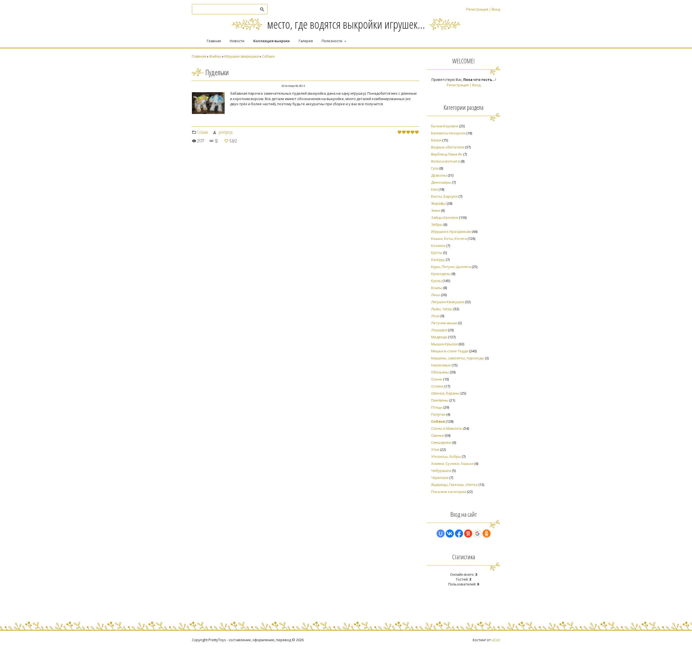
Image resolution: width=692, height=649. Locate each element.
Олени (436, 379)
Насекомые (441, 365)
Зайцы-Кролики (444, 217)
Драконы (439, 175)
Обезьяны (440, 372)
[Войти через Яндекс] (468, 533)
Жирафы (438, 203)
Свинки (437, 435)
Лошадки (439, 329)
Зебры (437, 224)
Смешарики (441, 442)
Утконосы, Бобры (446, 456)
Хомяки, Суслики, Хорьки (452, 463)
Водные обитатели (447, 147)
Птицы (437, 407)
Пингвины (439, 400)
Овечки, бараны (445, 393)
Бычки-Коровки (444, 126)
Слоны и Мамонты (447, 428)
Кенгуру (438, 259)
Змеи (435, 210)
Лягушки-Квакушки (447, 301)
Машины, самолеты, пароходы (457, 358)
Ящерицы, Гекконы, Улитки (454, 484)
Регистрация (477, 9)
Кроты (436, 252)
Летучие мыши (444, 322)
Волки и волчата (445, 161)
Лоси (435, 315)
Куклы (436, 280)
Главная (199, 56)
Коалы (436, 287)
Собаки (268, 56)
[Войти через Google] (477, 533)
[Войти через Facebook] (459, 533)
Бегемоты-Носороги (448, 133)
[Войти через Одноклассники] (487, 533)
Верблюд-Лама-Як (446, 154)
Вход (496, 9)
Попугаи (438, 414)
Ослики (437, 386)
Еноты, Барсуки (444, 196)
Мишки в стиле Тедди (449, 351)
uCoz (496, 639)
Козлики (438, 245)
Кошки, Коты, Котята (449, 238)
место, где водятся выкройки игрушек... (346, 24)
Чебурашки (441, 470)
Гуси (434, 168)
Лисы (435, 294)
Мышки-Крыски (444, 344)
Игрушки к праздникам (451, 231)
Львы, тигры (442, 308)
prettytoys (225, 132)
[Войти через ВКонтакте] (450, 533)
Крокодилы (441, 273)
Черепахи (439, 477)
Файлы (215, 56)
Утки (435, 449)
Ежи (434, 189)
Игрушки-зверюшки (241, 56)
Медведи (439, 337)
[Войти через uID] (441, 533)
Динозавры (441, 182)
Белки (436, 140)
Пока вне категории (448, 491)
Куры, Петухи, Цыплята (451, 266)
